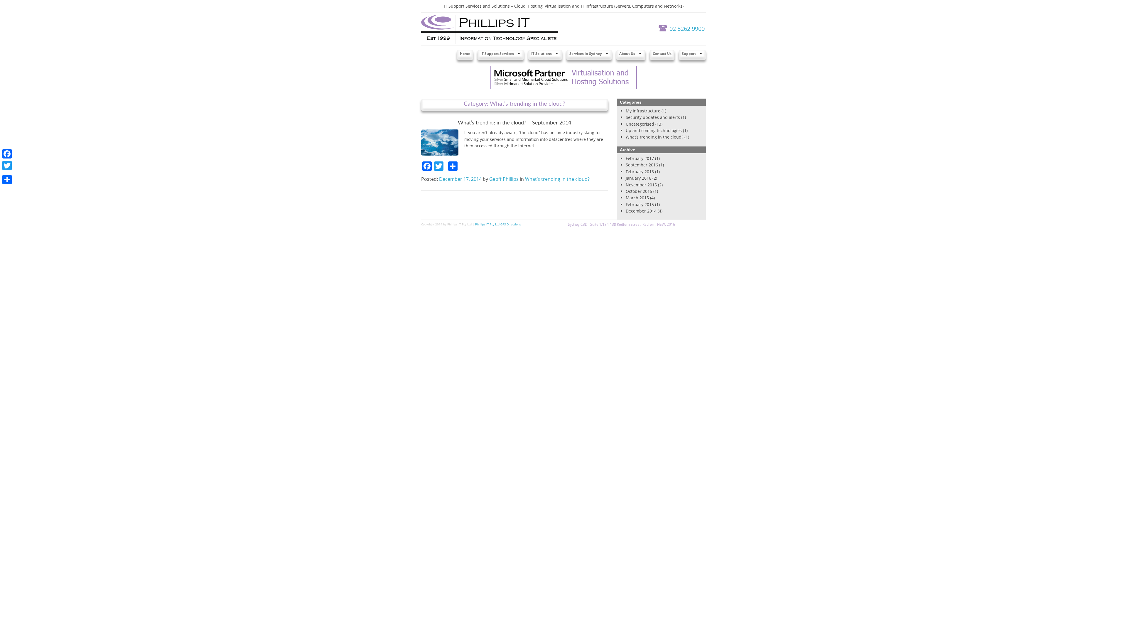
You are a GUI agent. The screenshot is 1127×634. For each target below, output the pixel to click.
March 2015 (637, 197)
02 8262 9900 (687, 29)
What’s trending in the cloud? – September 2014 (514, 123)
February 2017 (640, 158)
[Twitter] (7, 165)
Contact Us (662, 53)
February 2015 (640, 204)
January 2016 (638, 178)
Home (465, 53)
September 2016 (642, 165)
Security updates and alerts (653, 117)
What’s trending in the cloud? (557, 179)
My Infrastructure (643, 111)
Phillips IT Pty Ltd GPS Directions (498, 224)
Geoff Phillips (504, 179)
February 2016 (640, 171)
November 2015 (641, 185)
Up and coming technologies (654, 130)
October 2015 (639, 191)
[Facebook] (7, 154)
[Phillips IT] (489, 29)
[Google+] (7, 172)
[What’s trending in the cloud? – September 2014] (439, 142)
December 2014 (641, 211)
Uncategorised (640, 124)
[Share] (7, 180)
